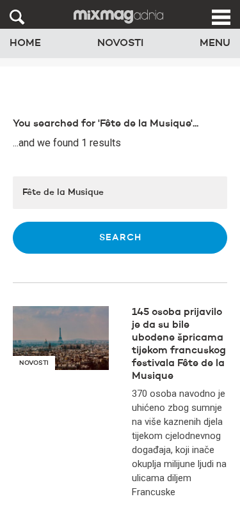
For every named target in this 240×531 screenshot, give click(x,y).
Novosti (120, 43)
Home (25, 43)
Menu (215, 43)
